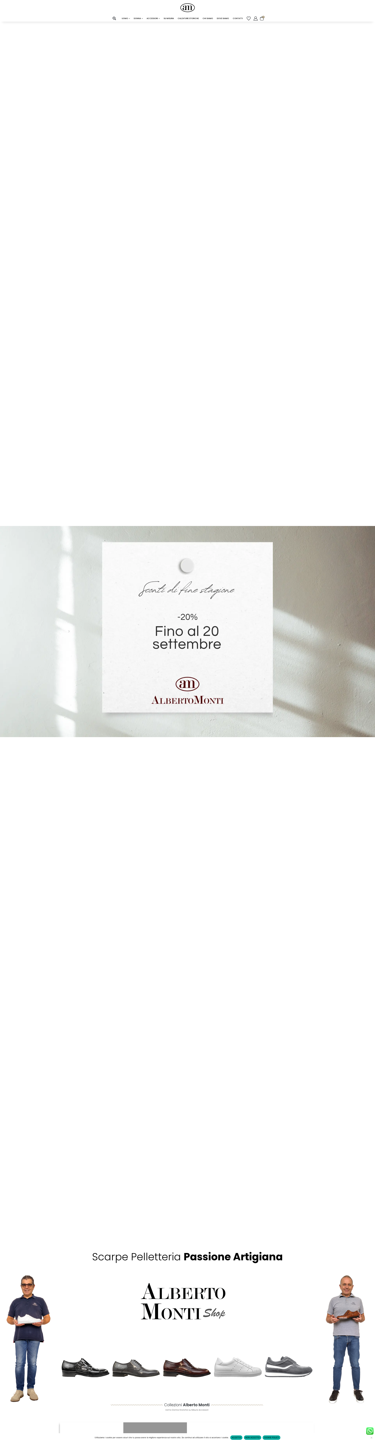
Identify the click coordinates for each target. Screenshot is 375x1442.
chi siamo (208, 18)
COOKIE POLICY (271, 1437)
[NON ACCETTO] (371, 1437)
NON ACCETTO (252, 1437)
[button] (114, 18)
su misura (169, 18)
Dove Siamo (223, 18)
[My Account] (255, 18)
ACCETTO (236, 1437)
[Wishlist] (248, 19)
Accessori (152, 18)
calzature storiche (188, 18)
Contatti (238, 18)
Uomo (125, 18)
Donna (137, 18)
